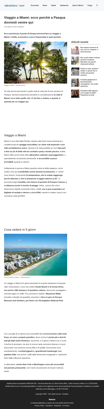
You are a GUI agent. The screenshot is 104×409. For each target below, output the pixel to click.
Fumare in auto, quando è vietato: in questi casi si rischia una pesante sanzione (89, 72)
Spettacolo (64, 5)
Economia (35, 5)
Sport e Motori (77, 5)
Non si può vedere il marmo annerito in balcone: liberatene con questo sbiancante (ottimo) (90, 61)
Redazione (57, 405)
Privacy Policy (39, 405)
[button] (97, 5)
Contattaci (65, 394)
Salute (53, 5)
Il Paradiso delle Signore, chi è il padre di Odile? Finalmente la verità (89, 93)
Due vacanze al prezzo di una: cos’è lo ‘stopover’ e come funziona (89, 50)
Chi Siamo (65, 405)
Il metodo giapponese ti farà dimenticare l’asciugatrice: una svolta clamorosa (89, 83)
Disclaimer (49, 405)
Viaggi (89, 5)
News (45, 5)
